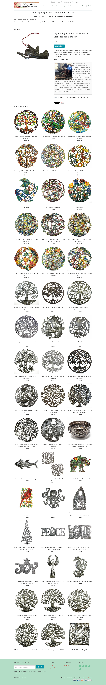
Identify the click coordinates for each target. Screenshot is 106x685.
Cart (89, 6)
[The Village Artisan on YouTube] (57, 2)
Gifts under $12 (64, 97)
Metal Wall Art (60, 99)
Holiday (84, 97)
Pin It (62, 103)
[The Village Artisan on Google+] (54, 2)
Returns (51, 665)
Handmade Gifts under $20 (75, 97)
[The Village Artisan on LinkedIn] (62, 2)
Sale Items (56, 6)
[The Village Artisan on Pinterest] (59, 2)
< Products (17, 29)
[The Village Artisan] (26, 5)
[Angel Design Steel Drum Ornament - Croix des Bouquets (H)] (33, 50)
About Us (80, 6)
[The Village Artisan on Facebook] (52, 2)
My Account (67, 2)
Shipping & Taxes (53, 668)
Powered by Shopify (87, 677)
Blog (63, 6)
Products (46, 6)
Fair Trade (70, 6)
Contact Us (66, 665)
